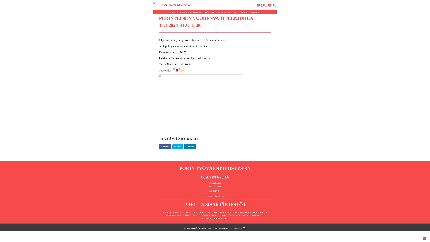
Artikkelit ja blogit (250, 12)
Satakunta (218, 212)
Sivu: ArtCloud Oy (222, 228)
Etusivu (174, 12)
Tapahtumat (185, 12)
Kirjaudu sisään (239, 228)
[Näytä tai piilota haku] (275, 5)
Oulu (215, 215)
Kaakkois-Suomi (259, 212)
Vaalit (235, 12)
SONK (206, 218)
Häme (230, 212)
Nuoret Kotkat (220, 218)
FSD (230, 215)
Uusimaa (185, 212)
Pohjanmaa (203, 215)
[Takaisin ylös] (424, 238)
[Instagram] (269, 5)
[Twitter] (262, 5)
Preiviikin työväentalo (203, 12)
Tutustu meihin (223, 12)
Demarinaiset (242, 215)
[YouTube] (265, 5)
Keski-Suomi (188, 215)
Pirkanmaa (241, 212)
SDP (164, 212)
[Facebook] (258, 5)
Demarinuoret (260, 215)
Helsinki (173, 212)
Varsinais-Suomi (201, 212)
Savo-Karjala (171, 215)
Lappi (223, 215)
